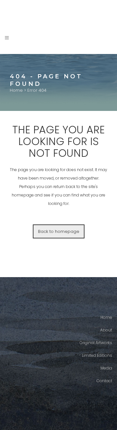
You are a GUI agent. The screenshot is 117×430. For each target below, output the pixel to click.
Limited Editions (97, 355)
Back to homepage (58, 231)
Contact (104, 380)
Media (106, 368)
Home (16, 90)
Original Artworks (96, 342)
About (106, 330)
